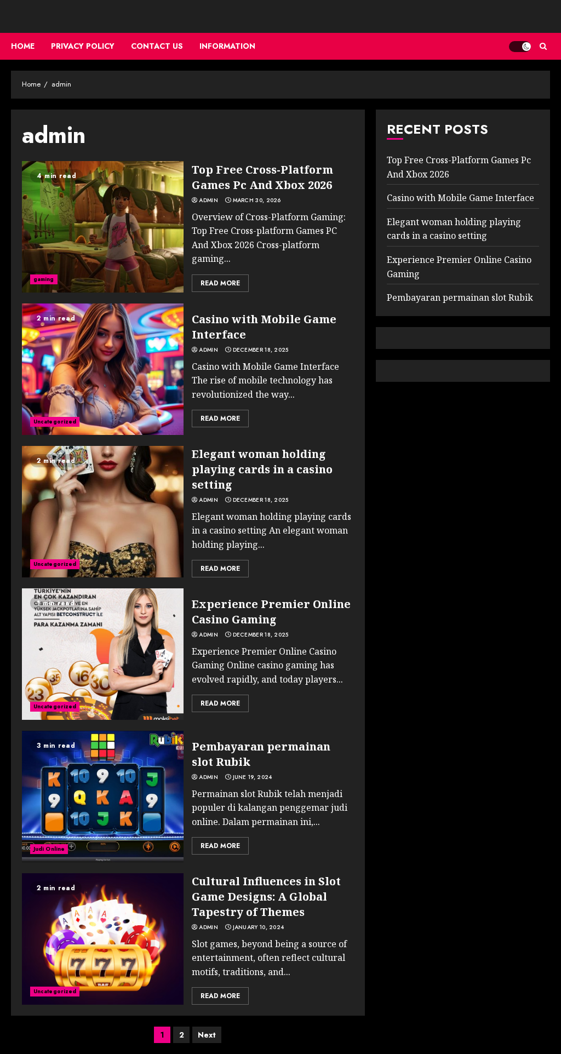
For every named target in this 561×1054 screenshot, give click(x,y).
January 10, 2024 (258, 927)
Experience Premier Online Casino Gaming (271, 612)
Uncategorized (54, 421)
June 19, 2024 (252, 777)
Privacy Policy (83, 46)
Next (207, 1034)
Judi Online (49, 849)
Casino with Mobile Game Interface (460, 198)
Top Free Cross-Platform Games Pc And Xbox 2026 (262, 177)
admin (208, 200)
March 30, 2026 (257, 200)
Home (23, 46)
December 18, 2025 (261, 350)
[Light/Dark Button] (520, 46)
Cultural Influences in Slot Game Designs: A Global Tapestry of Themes (266, 896)
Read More (220, 283)
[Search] (543, 46)
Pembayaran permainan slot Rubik (460, 297)
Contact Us (157, 46)
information (227, 46)
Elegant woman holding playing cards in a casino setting (262, 469)
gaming (43, 279)
